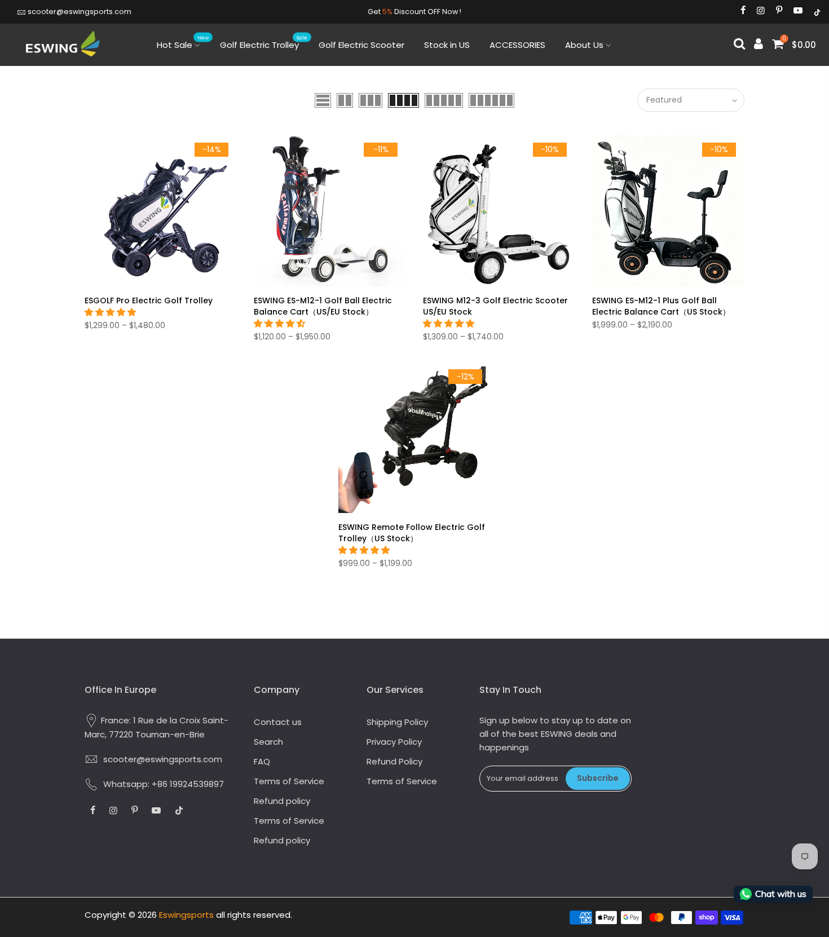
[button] (111, 312)
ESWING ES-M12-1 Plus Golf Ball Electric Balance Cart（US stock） (661, 306)
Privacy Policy (394, 742)
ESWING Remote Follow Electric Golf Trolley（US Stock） (411, 532)
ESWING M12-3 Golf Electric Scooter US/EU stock (495, 306)
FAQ (262, 761)
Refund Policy (394, 761)
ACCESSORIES (517, 45)
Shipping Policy (397, 722)
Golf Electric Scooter (361, 45)
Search (268, 742)
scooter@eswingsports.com (79, 11)
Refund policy (282, 801)
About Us (584, 45)
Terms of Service (289, 781)
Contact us (278, 722)
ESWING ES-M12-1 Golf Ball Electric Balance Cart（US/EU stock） (323, 306)
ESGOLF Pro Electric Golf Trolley (149, 300)
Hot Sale (183, 42)
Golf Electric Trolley (264, 42)
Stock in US (447, 45)
